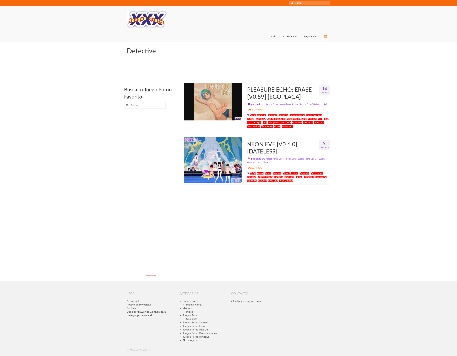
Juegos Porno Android (288, 104)
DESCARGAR (255, 109)
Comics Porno (191, 301)
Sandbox (262, 181)
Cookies (131, 308)
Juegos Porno (272, 104)
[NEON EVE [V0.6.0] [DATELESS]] (213, 160)
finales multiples (314, 115)
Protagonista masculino (279, 122)
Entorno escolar (297, 115)
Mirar (304, 119)
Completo (191, 318)
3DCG (253, 173)
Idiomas (187, 308)
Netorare (312, 119)
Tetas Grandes (286, 181)
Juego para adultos (276, 119)
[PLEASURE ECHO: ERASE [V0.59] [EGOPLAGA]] (213, 101)
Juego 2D (260, 119)
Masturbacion (293, 119)
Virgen (277, 126)
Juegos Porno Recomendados (200, 333)
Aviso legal (133, 301)
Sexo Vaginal (253, 126)
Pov (265, 122)
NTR (320, 119)
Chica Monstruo (290, 173)
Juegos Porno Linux (288, 159)
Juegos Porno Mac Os (308, 159)
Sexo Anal (308, 122)
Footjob (250, 119)
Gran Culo (289, 177)
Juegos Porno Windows (310, 104)
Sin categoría (190, 340)
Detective (283, 115)
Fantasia (278, 177)
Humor (299, 177)
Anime (253, 115)
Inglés (189, 311)
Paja (326, 119)
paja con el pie (254, 122)
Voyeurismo (287, 126)
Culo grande (317, 173)
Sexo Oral (319, 122)
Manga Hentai (194, 304)
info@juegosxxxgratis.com (246, 301)
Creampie (272, 115)
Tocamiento (267, 126)
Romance (297, 122)
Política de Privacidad (139, 304)
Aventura (261, 115)
